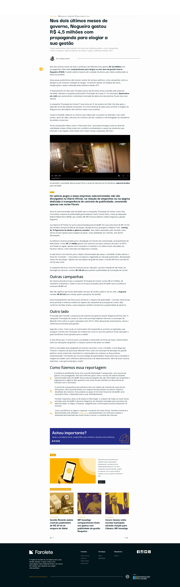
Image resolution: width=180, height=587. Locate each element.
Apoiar (101, 482)
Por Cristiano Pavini (63, 58)
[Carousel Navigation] (90, 538)
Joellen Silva (83, 413)
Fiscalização (53, 16)
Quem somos (85, 555)
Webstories (84, 563)
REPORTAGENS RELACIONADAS (60, 489)
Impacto (84, 558)
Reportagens (85, 561)
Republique (101, 558)
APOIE (53, 455)
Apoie (100, 555)
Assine (116, 555)
